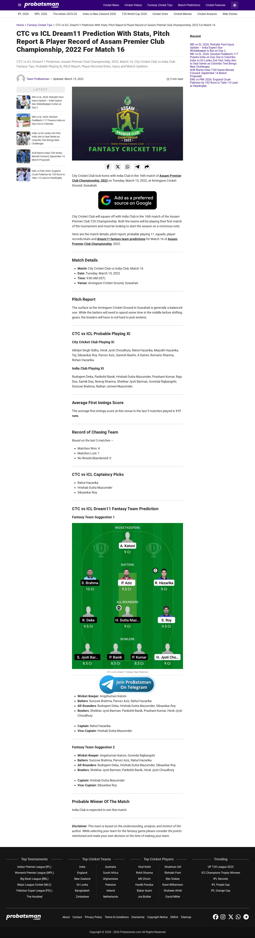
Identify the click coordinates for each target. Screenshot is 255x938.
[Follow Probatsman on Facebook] (216, 918)
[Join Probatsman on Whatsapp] (239, 918)
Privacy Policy (93, 917)
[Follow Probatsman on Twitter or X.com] (231, 918)
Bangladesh (82, 890)
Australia (110, 866)
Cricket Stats (160, 14)
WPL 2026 (41, 14)
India (82, 866)
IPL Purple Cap (221, 884)
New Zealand (82, 878)
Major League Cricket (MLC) (34, 884)
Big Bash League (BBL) (34, 878)
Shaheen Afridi (173, 890)
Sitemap (186, 917)
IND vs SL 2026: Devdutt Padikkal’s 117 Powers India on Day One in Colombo (48, 120)
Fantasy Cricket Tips (159, 5)
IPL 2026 (23, 14)
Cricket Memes (183, 14)
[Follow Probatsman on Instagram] (223, 918)
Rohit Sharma (144, 872)
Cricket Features (215, 5)
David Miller (172, 896)
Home (20, 25)
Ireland (111, 890)
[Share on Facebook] (108, 166)
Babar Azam (144, 890)
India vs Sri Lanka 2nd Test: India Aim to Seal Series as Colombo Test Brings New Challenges (213, 63)
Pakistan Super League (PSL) (34, 890)
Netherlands (110, 896)
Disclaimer (137, 917)
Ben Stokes (173, 878)
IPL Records (220, 878)
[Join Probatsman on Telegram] (246, 918)
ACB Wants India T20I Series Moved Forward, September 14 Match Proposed (48, 156)
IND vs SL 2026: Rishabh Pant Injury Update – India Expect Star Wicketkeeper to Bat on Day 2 (212, 48)
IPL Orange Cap (220, 890)
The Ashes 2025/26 (65, 14)
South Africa (110, 872)
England (82, 872)
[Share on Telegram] (137, 166)
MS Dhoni (144, 878)
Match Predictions (189, 5)
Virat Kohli (144, 866)
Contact (77, 917)
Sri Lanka (82, 884)
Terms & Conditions (117, 917)
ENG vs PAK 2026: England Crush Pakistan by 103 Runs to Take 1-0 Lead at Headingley (48, 174)
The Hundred (34, 896)
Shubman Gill (172, 866)
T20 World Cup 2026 (134, 14)
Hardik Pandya (144, 884)
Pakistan (110, 884)
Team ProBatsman (38, 79)
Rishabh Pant (172, 872)
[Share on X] (117, 166)
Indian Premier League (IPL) (34, 866)
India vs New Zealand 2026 (99, 14)
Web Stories (230, 14)
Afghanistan (110, 878)
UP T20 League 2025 (220, 866)
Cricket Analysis (207, 14)
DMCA (174, 917)
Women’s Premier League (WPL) (34, 872)
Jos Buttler (144, 896)
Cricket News (111, 5)
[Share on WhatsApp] (127, 166)
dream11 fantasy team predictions (121, 239)
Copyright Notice (157, 917)
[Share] (146, 166)
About (66, 917)
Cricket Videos (133, 5)
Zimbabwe (82, 896)
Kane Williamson (172, 884)
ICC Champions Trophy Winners (220, 872)
